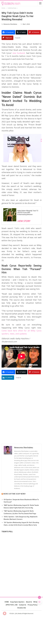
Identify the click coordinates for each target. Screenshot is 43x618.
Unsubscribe (21, 608)
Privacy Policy (32, 605)
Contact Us (22, 605)
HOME (7, 602)
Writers (35, 602)
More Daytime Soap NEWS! (14, 494)
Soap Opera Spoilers (17, 602)
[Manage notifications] (4, 613)
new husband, (18, 53)
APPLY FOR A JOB (11, 605)
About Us (29, 602)
